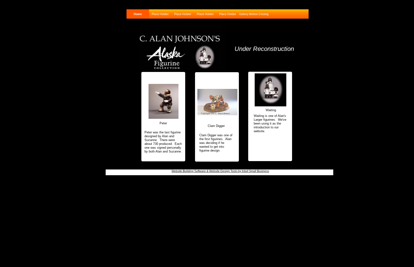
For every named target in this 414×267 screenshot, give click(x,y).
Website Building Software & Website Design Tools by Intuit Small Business (220, 171)
